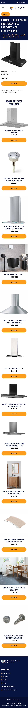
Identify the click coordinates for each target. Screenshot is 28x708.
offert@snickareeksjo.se (21, 2)
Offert (5, 14)
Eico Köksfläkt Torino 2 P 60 (14, 369)
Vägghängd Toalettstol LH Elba (14, 275)
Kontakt (14, 703)
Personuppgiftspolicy (8, 705)
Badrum (11, 71)
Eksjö (4, 2)
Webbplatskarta (21, 705)
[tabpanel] (14, 54)
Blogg (4, 683)
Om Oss (5, 680)
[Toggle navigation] (3, 8)
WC (15, 71)
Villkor (19, 703)
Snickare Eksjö (7, 673)
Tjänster (5, 676)
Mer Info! (14, 83)
